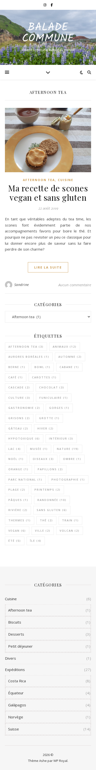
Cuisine (65, 180)
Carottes (44, 377)
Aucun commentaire (74, 284)
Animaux (65, 346)
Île (35, 540)
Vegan (17, 530)
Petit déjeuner (20, 646)
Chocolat (51, 387)
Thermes (19, 520)
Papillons (50, 469)
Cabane (69, 367)
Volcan (70, 530)
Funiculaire (53, 397)
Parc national (25, 479)
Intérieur (61, 438)
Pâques (18, 500)
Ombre (72, 459)
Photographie (68, 479)
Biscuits (14, 622)
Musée (39, 449)
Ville (42, 530)
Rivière (18, 510)
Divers (10, 658)
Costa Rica (17, 680)
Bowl (42, 367)
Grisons (19, 418)
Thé (46, 520)
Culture (19, 397)
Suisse (13, 729)
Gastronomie (24, 408)
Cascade (19, 387)
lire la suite (48, 267)
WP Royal (60, 760)
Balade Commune (48, 33)
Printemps (47, 489)
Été (14, 540)
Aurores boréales (28, 356)
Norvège (15, 716)
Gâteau (18, 428)
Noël (16, 459)
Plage (16, 489)
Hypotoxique (24, 438)
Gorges (59, 408)
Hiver (45, 428)
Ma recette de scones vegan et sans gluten (48, 193)
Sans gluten (52, 510)
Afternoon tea (39, 180)
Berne (16, 367)
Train (70, 520)
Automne (70, 356)
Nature (68, 449)
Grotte (49, 418)
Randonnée (51, 500)
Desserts (16, 634)
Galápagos (17, 704)
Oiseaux (43, 459)
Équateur (16, 692)
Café (15, 377)
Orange (18, 469)
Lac (14, 449)
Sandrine (21, 284)
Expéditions (15, 669)
